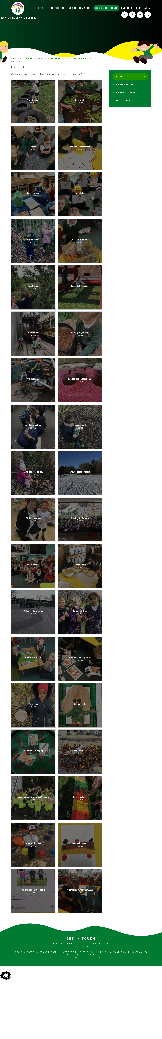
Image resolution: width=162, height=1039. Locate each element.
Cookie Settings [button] (69, 957)
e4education (87, 952)
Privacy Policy (93, 957)
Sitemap (90, 955)
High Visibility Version (113, 952)
